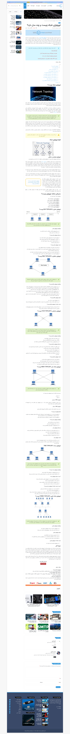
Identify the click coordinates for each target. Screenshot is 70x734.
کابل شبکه (55, 112)
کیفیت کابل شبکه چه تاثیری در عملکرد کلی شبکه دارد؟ (12, 23)
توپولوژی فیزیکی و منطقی (52, 69)
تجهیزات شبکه (33, 5)
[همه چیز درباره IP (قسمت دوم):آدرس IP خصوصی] (31, 627)
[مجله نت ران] (59, 5)
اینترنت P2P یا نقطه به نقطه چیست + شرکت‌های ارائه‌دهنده (47, 58)
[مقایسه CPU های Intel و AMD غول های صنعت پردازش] (45, 720)
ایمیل (60, 682)
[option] (28, 705)
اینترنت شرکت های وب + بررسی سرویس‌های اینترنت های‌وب (43, 621)
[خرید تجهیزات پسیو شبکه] (43, 583)
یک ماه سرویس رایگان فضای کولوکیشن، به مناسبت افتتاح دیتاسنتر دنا (13, 17)
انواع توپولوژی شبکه (55, 67)
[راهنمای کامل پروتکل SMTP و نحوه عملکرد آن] (43, 627)
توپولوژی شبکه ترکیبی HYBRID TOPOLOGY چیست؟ (49, 80)
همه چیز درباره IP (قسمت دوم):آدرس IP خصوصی (32, 631)
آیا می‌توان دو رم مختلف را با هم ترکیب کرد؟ (39, 700)
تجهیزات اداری (19, 712)
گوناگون (28, 5)
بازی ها (20, 711)
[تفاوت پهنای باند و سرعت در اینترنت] (18, 47)
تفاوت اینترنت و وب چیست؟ (56, 630)
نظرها (10, 11)
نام (60, 678)
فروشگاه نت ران (50, 5)
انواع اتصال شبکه (54, 50)
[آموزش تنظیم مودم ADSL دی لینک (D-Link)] (45, 706)
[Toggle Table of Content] (60, 64)
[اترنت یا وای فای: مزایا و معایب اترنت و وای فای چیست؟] (31, 617)
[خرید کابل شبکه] (43, 32)
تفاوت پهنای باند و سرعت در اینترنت (12, 46)
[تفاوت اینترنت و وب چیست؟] (55, 627)
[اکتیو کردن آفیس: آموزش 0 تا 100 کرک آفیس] (45, 710)
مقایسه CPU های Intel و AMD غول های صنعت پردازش (38, 719)
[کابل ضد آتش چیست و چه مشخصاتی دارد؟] (18, 52)
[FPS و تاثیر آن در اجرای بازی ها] (45, 724)
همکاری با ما (59, 708)
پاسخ (54, 647)
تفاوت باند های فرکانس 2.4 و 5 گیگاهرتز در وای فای (56, 621)
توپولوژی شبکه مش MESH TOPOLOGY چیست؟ (49, 77)
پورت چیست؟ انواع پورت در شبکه (12, 42)
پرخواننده (15, 11)
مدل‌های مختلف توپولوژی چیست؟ (53, 71)
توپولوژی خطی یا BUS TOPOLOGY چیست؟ (50, 72)
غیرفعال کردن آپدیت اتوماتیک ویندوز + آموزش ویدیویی (28, 708)
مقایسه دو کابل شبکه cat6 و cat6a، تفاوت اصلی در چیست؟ (12, 33)
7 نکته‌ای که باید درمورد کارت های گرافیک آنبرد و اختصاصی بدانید (38, 715)
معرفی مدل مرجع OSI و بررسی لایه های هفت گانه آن (48, 53)
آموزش (58, 588)
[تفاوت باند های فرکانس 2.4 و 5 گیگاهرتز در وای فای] (55, 617)
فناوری (20, 704)
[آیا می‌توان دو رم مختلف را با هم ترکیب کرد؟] (45, 701)
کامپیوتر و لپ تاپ (43, 5)
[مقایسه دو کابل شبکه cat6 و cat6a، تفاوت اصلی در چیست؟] (18, 33)
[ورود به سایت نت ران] (35, 2)
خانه (59, 20)
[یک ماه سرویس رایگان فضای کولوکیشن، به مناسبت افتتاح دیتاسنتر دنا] (18, 17)
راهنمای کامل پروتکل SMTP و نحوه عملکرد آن (43, 631)
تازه (20, 11)
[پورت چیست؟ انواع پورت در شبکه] (18, 42)
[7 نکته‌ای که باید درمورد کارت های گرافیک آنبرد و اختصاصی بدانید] (45, 715)
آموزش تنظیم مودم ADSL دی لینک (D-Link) (38, 705)
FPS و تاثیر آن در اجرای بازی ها (38, 724)
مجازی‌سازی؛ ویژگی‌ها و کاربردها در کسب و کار (49, 56)
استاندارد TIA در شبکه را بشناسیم (12, 37)
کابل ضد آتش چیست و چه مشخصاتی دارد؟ (12, 51)
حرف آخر (57, 82)
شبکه (25, 5)
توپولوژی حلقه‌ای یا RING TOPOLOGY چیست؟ (50, 74)
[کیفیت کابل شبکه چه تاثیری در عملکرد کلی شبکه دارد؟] (18, 23)
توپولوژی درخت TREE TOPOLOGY (51, 79)
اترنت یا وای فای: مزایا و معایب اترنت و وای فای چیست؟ (31, 621)
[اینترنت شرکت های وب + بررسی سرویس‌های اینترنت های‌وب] (43, 617)
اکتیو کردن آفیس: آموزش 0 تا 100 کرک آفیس (38, 710)
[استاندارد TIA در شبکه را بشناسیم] (18, 38)
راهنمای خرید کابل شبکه (12, 27)
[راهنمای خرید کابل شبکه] (18, 28)
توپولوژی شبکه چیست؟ (54, 66)
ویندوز (20, 708)
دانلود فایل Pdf (43, 563)
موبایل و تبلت (38, 5)
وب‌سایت (41, 682)
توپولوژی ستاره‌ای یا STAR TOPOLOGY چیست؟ (49, 75)
